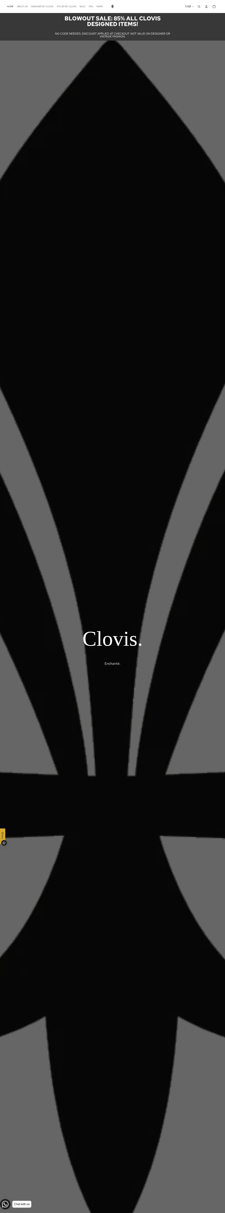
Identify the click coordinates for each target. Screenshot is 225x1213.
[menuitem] (99, 6)
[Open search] (199, 6)
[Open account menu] (206, 6)
